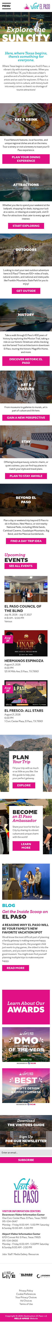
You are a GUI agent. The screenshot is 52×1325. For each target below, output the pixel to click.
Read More (15, 968)
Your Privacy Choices (26, 1297)
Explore (24, 785)
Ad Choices (26, 1300)
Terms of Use (26, 1304)
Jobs (4, 1254)
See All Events (20, 566)
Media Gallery (21, 1254)
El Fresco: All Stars (23, 710)
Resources (33, 1254)
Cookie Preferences (26, 1294)
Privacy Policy (26, 1290)
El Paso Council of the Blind (22, 608)
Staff (10, 1254)
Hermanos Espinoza (23, 660)
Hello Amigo (21, 1318)
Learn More (26, 846)
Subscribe (26, 1160)
